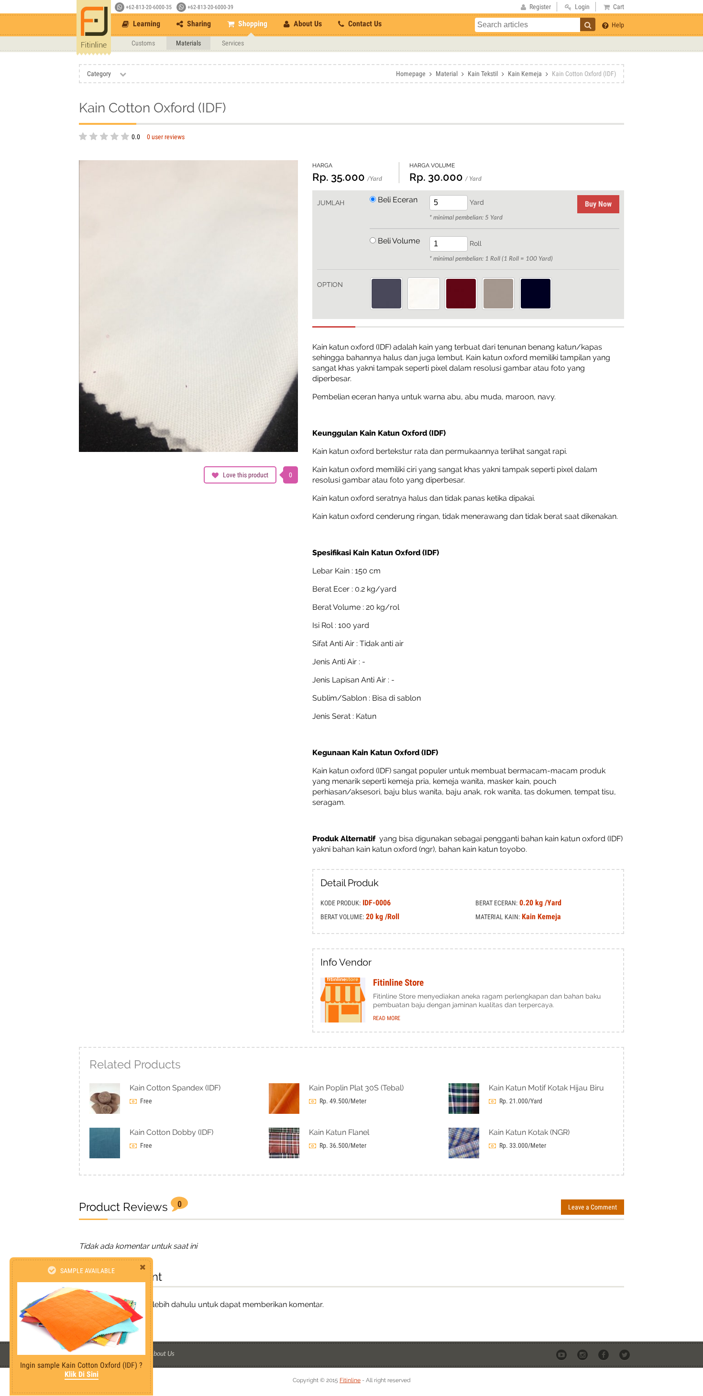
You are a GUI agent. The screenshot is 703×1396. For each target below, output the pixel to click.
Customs (143, 43)
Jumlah (330, 203)
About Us (307, 23)
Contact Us (364, 23)
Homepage (411, 73)
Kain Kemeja (525, 73)
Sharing (198, 23)
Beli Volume (398, 240)
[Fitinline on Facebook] (604, 1354)
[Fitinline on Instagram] (583, 1354)
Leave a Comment (592, 1207)
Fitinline (350, 1380)
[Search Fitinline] (587, 24)
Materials (188, 43)
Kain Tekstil (483, 73)
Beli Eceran (396, 199)
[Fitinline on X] (625, 1354)
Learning (145, 23)
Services (233, 43)
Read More (386, 1018)
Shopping (251, 23)
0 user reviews (166, 137)
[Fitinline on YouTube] (562, 1354)
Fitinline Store (398, 983)
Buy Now (598, 204)
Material (447, 73)
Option (330, 284)
